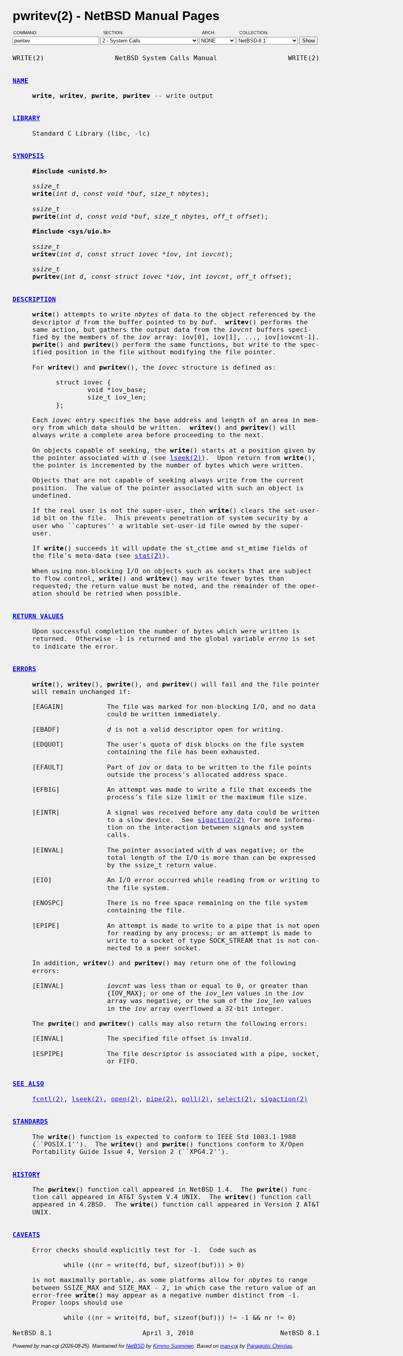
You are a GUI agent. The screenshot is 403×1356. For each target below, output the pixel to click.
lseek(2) (186, 458)
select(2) (235, 1099)
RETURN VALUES (38, 616)
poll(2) (195, 1099)
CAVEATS (26, 1234)
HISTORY (26, 1174)
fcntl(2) (48, 1099)
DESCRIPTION (34, 299)
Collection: (253, 32)
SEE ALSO (28, 1083)
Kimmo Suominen (173, 1346)
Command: (27, 32)
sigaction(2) (221, 820)
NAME (20, 81)
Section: (115, 32)
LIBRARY (26, 118)
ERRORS (24, 669)
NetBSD (135, 1346)
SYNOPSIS (28, 156)
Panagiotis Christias (269, 1346)
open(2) (125, 1099)
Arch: (212, 32)
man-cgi (229, 1346)
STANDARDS (30, 1121)
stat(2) (148, 555)
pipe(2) (160, 1099)
